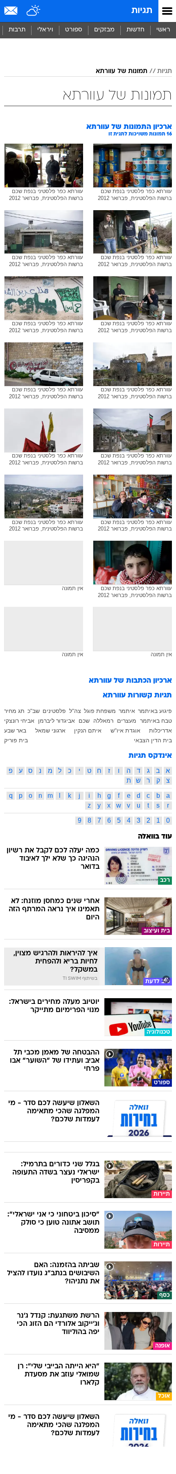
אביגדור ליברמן (56, 720)
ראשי (163, 30)
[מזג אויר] (34, 11)
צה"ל (75, 711)
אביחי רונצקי (19, 720)
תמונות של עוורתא (121, 71)
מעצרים (126, 720)
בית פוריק (16, 740)
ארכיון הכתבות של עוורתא (130, 680)
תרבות (17, 30)
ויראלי (45, 30)
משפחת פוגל (100, 711)
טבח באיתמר (156, 720)
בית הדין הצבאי (153, 740)
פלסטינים (54, 711)
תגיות (141, 11)
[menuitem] (135, 30)
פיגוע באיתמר (155, 711)
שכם (84, 720)
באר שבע (15, 730)
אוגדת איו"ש (125, 730)
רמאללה (103, 720)
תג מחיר (14, 711)
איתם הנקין (88, 730)
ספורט (73, 30)
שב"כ (33, 711)
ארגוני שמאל (50, 730)
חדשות (135, 30)
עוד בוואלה (155, 836)
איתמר (127, 711)
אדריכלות (160, 730)
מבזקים (104, 30)
